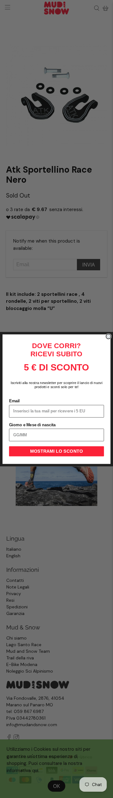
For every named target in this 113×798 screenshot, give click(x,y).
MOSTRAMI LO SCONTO (56, 451)
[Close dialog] (108, 336)
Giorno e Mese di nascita (32, 424)
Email (14, 401)
